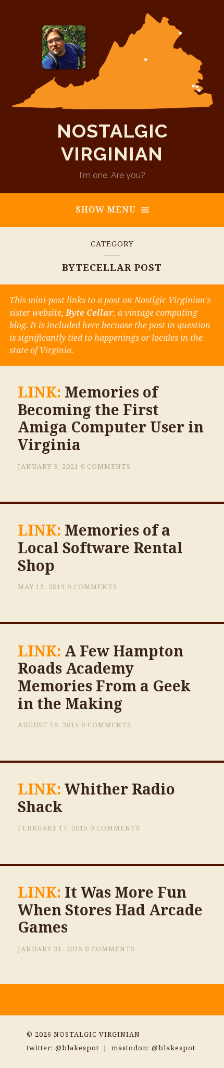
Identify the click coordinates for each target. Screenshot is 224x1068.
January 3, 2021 (48, 466)
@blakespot (77, 1047)
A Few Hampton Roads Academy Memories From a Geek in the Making (104, 677)
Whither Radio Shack (96, 797)
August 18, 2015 (48, 724)
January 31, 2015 (50, 948)
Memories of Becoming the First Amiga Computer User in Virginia (111, 418)
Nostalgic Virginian (97, 1034)
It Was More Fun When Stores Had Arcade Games (110, 909)
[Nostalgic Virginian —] (112, 61)
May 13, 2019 (41, 586)
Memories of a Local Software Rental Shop (100, 547)
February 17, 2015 (53, 828)
